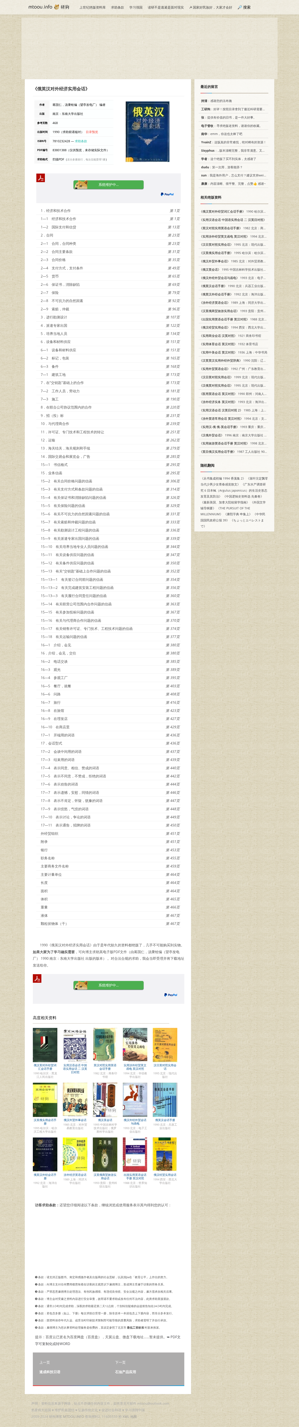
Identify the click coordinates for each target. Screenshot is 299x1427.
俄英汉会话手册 (165, 1120)
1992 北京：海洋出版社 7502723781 (242, 294)
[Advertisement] (149, 48)
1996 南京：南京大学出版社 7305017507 (240, 435)
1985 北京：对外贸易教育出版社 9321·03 (243, 261)
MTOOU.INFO (73, 1416)
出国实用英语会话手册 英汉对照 (135, 1176)
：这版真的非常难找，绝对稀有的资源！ (233, 142)
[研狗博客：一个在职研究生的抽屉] (49, 6)
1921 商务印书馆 (230, 336)
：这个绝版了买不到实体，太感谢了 (228, 159)
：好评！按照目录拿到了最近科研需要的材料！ (238, 109)
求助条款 (117, 7)
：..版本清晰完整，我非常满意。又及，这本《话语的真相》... (250, 150)
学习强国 (135, 7)
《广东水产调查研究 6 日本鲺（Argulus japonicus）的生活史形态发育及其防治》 (234, 490)
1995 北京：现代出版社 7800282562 (242, 385)
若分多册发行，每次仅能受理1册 (86, 159)
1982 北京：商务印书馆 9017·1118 (245, 228)
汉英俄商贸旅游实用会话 (105, 1176)
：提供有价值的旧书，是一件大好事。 (228, 117)
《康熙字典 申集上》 (238, 514)
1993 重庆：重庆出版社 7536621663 (245, 427)
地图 (133, 1416)
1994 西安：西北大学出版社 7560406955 (243, 327)
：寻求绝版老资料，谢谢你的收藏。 (231, 126)
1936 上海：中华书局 (233, 352)
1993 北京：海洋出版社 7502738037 (244, 402)
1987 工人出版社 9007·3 (235, 452)
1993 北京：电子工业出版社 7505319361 (248, 278)
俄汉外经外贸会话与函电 (135, 1121)
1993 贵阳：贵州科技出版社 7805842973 (248, 311)
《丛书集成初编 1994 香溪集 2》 (223, 478)
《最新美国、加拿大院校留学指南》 (225, 502)
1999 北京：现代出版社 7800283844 (242, 377)
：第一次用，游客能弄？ (222, 167)
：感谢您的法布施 (216, 101)
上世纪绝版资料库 (92, 7)
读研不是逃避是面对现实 (166, 7)
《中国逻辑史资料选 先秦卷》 (243, 496)
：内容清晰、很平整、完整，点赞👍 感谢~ (233, 183)
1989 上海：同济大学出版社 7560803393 (243, 302)
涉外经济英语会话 (75, 1175)
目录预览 (92, 132)
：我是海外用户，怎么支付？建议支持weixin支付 (237, 175)
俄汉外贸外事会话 (75, 1120)
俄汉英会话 (105, 1120)
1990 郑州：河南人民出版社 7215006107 (247, 394)
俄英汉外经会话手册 (45, 1176)
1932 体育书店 (228, 344)
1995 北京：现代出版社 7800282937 (242, 244)
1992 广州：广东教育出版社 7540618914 (243, 369)
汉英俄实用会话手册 (45, 1121)
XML (126, 1416)
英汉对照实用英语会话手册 (105, 1067)
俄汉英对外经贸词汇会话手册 (45, 1067)
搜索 (247, 7)
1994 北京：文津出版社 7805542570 (247, 418)
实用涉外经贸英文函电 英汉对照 (135, 1067)
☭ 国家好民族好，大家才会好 (210, 7)
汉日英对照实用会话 (165, 1067)
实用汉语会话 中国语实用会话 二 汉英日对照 (75, 1068)
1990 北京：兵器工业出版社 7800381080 (242, 286)
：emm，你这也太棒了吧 (221, 134)
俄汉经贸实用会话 (165, 1175)
